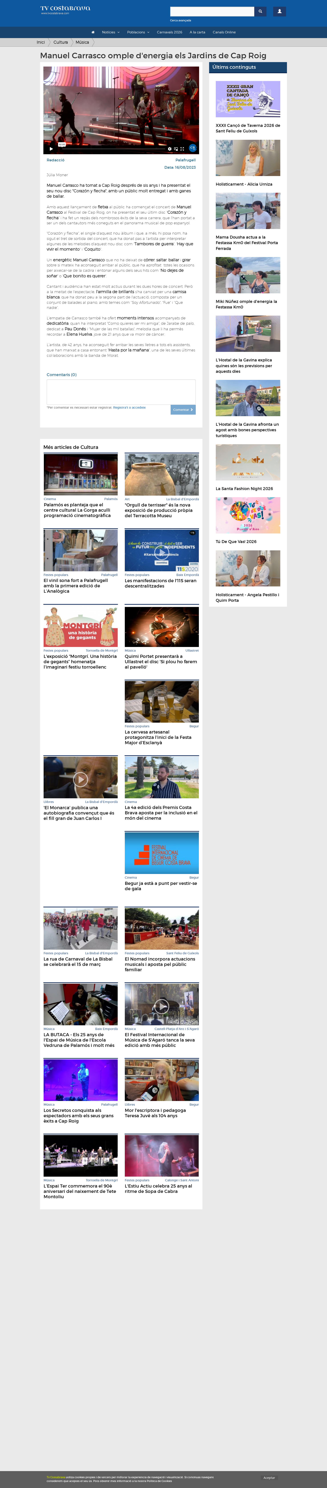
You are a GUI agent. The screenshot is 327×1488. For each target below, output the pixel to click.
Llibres (49, 802)
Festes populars (56, 575)
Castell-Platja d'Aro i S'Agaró (177, 1029)
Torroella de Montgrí (102, 651)
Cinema (50, 499)
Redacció (56, 160)
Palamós (111, 499)
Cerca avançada (180, 20)
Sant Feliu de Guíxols (182, 953)
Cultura (61, 42)
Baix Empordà (187, 575)
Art (127, 499)
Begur (194, 726)
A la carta (197, 32)
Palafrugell (186, 160)
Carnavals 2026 (169, 32)
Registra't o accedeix (129, 407)
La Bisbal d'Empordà (182, 499)
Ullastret (192, 651)
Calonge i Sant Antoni (182, 1180)
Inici (41, 42)
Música (82, 42)
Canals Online (224, 32)
